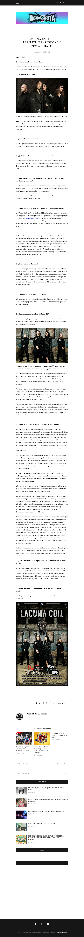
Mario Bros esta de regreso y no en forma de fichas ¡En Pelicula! (41, 750)
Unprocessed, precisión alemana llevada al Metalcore (46, 811)
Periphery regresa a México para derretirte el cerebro (23, 749)
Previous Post (23, 763)
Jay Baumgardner (32, 218)
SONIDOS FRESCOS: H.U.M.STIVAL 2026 (42, 824)
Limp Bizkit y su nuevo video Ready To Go (60, 735)
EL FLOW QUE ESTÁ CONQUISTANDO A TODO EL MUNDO (46, 789)
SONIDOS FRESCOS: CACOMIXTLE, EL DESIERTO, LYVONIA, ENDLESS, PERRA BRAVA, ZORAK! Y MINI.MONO (46, 838)
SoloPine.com (62, 932)
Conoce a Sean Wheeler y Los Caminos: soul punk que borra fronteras (48, 800)
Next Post (62, 763)
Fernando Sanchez (37, 714)
